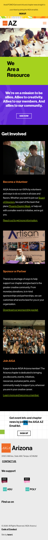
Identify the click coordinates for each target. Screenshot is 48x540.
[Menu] (44, 23)
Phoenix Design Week (19, 206)
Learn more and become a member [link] (21, 395)
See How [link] (24, 116)
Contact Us (9, 461)
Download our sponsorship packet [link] (20, 309)
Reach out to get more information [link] (20, 220)
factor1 (9, 535)
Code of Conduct (9, 529)
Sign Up (22, 13)
